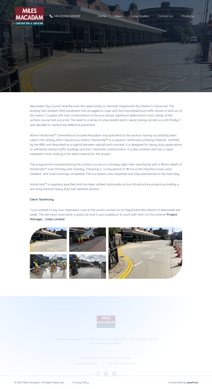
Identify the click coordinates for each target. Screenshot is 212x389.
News (118, 16)
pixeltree (192, 382)
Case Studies (140, 16)
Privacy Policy (81, 382)
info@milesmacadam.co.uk (121, 363)
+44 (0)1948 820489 (67, 16)
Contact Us (165, 16)
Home (102, 16)
